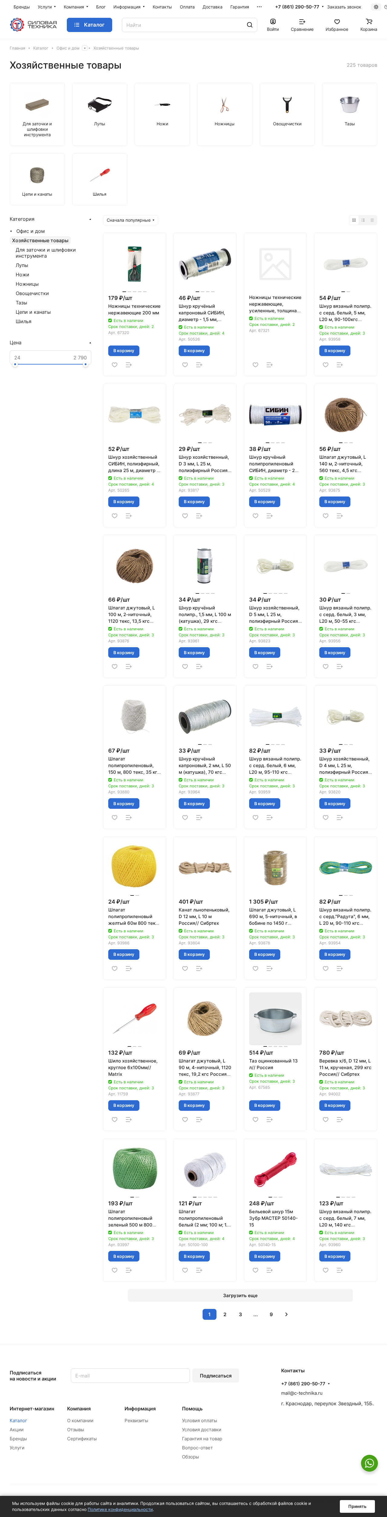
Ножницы (27, 284)
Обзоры (190, 1457)
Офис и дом (30, 231)
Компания (79, 1409)
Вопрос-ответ (197, 1448)
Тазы (21, 303)
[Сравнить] (128, 364)
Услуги (17, 1448)
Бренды (18, 1438)
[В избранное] (114, 364)
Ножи (22, 275)
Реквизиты (136, 1420)
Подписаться (216, 1376)
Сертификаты (82, 1438)
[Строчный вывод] (363, 220)
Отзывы (75, 1429)
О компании (80, 1420)
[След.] (287, 1314)
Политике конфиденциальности (120, 1509)
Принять (357, 1506)
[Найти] (249, 25)
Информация (140, 1409)
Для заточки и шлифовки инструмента (46, 253)
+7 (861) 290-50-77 (297, 7)
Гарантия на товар (202, 1438)
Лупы (22, 265)
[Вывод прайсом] (372, 220)
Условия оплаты (199, 1420)
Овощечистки (32, 293)
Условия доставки (201, 1429)
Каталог (18, 1420)
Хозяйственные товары (40, 240)
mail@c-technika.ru (302, 1393)
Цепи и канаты (33, 312)
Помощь (192, 1409)
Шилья (23, 321)
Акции (17, 1429)
